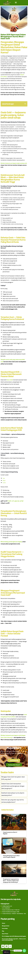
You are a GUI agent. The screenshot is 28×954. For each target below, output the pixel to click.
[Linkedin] (6, 946)
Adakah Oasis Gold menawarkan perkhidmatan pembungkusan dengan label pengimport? (12, 786)
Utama (3, 923)
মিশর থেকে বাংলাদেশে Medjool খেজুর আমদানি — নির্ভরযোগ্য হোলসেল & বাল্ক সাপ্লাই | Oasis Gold (14, 939)
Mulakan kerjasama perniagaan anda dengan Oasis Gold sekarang (13, 736)
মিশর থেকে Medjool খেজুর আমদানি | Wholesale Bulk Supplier (14, 936)
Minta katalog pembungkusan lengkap (11, 541)
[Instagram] (10, 946)
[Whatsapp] (24, 950)
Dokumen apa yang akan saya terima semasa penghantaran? (12, 801)
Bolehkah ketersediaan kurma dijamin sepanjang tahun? (12, 794)
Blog (3, 931)
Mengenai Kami (5, 926)
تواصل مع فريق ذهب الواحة (15, 501)
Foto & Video (5, 928)
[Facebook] (3, 946)
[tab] (14, 778)
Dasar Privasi (5, 934)
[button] (16, 2)
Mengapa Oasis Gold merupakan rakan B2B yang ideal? (13, 778)
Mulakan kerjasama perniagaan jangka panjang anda (14, 163)
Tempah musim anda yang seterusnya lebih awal (13, 360)
